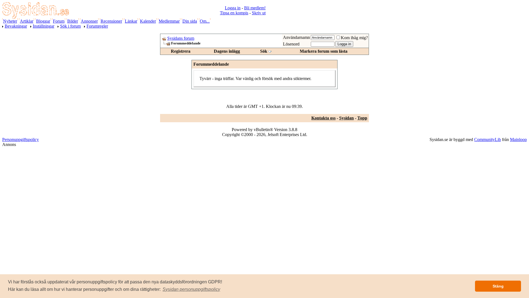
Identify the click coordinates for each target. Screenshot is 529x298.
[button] (191, 289)
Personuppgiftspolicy (20, 139)
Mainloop (518, 139)
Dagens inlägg (227, 51)
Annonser (89, 21)
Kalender (148, 21)
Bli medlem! (255, 8)
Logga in (233, 8)
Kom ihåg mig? (354, 37)
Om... (205, 21)
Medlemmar (169, 21)
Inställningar (43, 26)
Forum (58, 21)
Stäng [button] (498, 286)
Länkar (131, 21)
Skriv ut (259, 12)
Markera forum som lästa (323, 51)
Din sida (189, 21)
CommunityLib (487, 139)
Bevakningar (16, 26)
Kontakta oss (323, 118)
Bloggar (43, 21)
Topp (362, 118)
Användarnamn (296, 37)
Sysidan (346, 118)
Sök (263, 51)
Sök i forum (70, 26)
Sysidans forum (180, 38)
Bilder (72, 21)
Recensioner (111, 21)
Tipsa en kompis (234, 12)
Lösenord (291, 44)
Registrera (180, 51)
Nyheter (10, 21)
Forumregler (97, 26)
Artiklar (26, 21)
